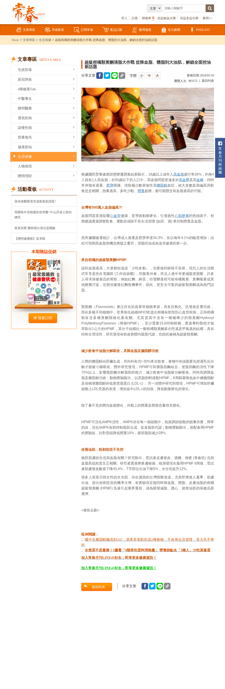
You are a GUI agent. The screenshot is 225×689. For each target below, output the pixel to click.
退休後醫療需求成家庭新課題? (35, 201)
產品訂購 (116, 29)
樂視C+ (207, 18)
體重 (141, 191)
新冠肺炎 (25, 79)
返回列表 (208, 80)
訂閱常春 (87, 29)
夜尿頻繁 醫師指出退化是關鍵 (35, 228)
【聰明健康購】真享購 (30, 238)
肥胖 (110, 185)
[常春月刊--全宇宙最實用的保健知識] (28, 12)
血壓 (185, 180)
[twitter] (107, 75)
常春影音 (58, 29)
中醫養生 (25, 98)
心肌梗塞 (182, 216)
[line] (114, 75)
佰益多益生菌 (189, 18)
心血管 (115, 216)
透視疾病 (25, 118)
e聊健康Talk (27, 89)
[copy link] (122, 75)
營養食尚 (25, 137)
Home (15, 40)
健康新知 (25, 147)
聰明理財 (25, 176)
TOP (216, 661)
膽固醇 (162, 185)
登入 (124, 18)
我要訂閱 (45, 318)
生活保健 (45, 40)
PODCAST (203, 29)
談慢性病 (25, 128)
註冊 (135, 18)
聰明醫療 (25, 108)
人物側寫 (25, 166)
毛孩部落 (25, 70)
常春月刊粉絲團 (220, 160)
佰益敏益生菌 (166, 18)
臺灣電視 (145, 29)
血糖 (199, 180)
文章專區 (29, 29)
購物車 (148, 18)
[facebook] (99, 75)
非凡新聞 (174, 29)
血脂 (180, 174)
